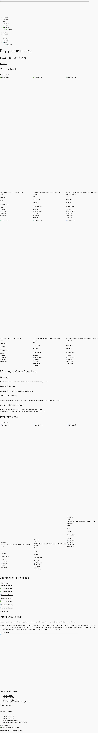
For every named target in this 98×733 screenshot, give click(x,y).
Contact (5, 25)
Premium (5, 19)
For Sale (5, 17)
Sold (4, 21)
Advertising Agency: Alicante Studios (11, 730)
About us (5, 23)
